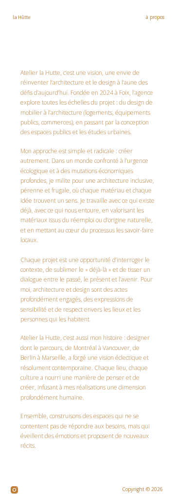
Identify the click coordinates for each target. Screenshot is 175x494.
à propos (155, 17)
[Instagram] (14, 490)
